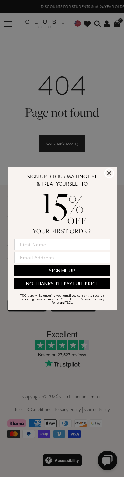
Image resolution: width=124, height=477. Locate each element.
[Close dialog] (109, 173)
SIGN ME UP (62, 270)
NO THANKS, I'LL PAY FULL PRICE (62, 283)
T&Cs (68, 302)
